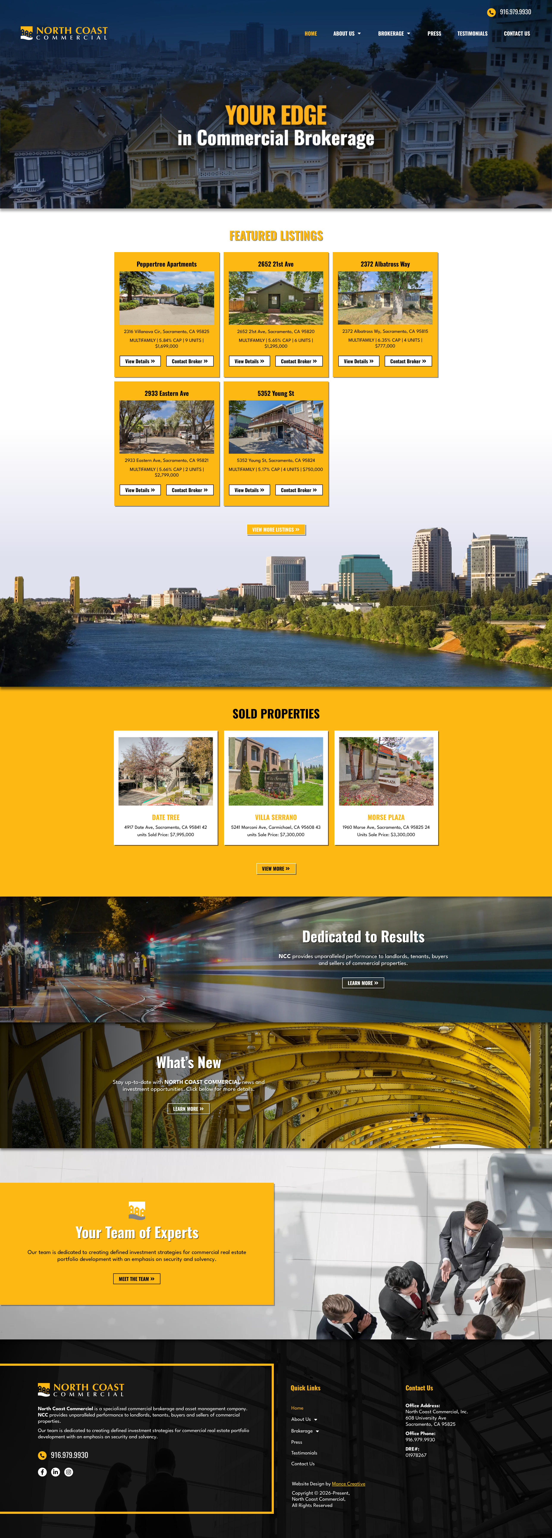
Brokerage (391, 33)
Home (311, 33)
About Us (343, 33)
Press (434, 33)
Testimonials (473, 33)
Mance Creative (348, 1484)
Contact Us (517, 33)
